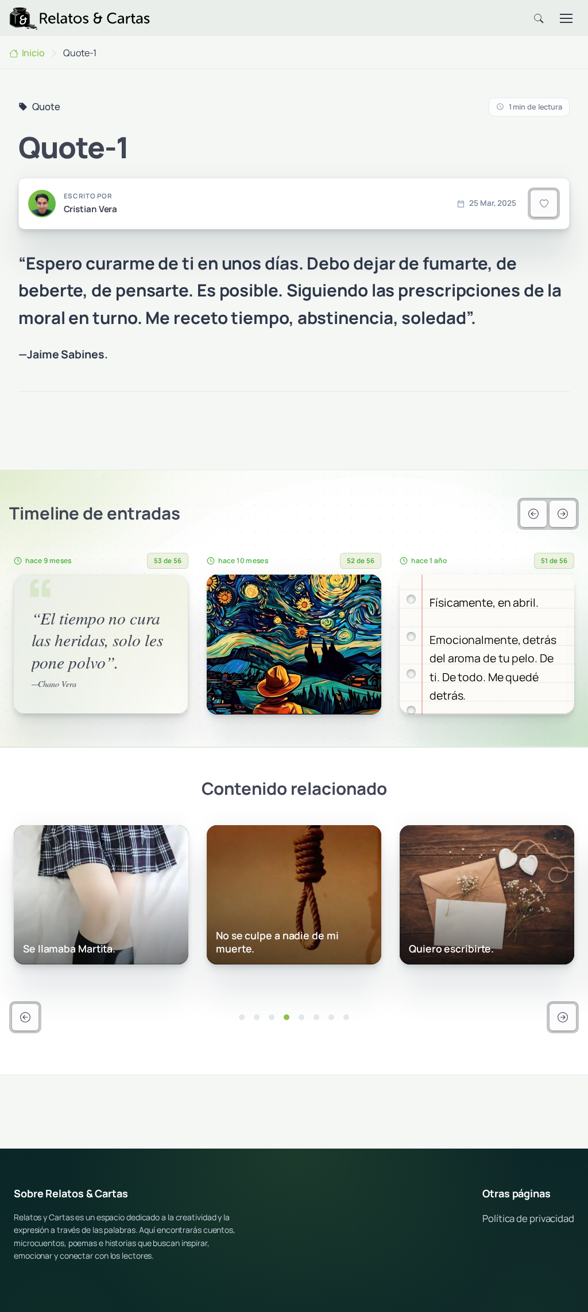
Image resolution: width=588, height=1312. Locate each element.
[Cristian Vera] (42, 203)
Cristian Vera (91, 209)
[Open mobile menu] (566, 18)
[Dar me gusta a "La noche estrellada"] (167, 595)
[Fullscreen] (172, 701)
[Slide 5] (301, 1017)
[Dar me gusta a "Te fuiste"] (553, 595)
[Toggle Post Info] (132, 595)
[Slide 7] (331, 1017)
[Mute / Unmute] (153, 701)
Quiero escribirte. (258, 948)
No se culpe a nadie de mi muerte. (84, 941)
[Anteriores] (533, 514)
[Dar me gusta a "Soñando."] (553, 846)
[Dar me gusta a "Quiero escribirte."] (360, 846)
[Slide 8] (346, 1017)
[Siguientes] (563, 514)
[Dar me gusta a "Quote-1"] (544, 203)
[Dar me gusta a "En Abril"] (360, 595)
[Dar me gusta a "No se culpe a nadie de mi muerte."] (167, 846)
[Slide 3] (271, 1017)
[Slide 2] (257, 1017)
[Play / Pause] (32, 701)
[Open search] (538, 18)
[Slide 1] (242, 1017)
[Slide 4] (286, 1017)
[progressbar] (73, 701)
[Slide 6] (316, 1017)
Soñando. (432, 948)
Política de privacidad (528, 1218)
